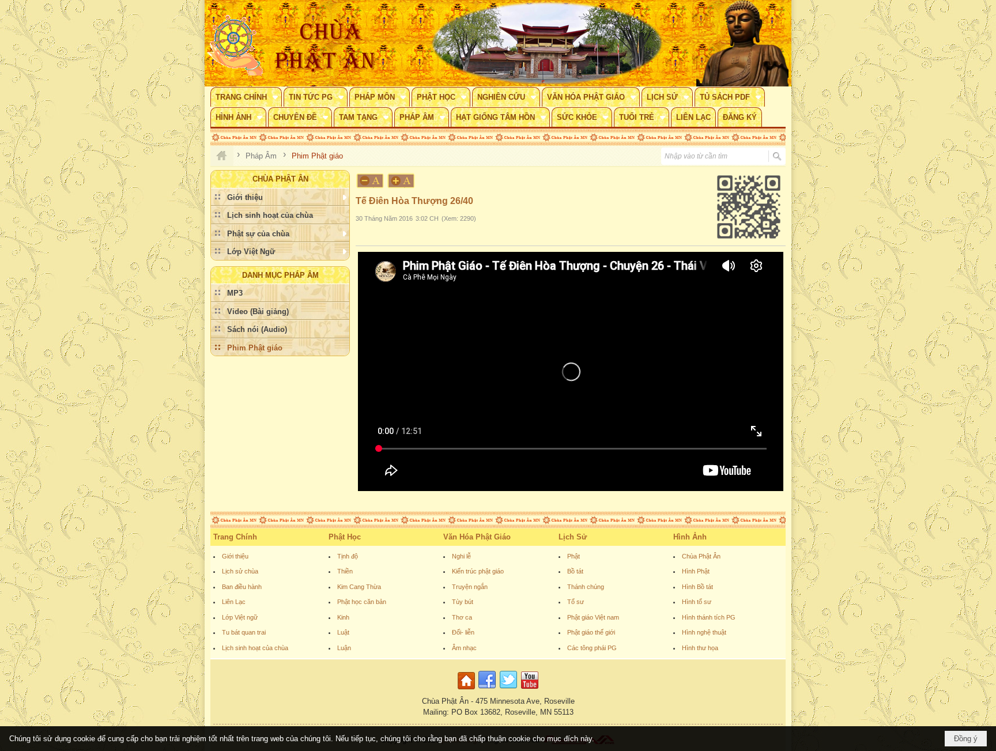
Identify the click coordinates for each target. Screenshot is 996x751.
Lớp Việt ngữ (240, 617)
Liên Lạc (234, 601)
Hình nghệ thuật (704, 632)
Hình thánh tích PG (708, 617)
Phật (573, 556)
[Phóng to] (401, 180)
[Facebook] (487, 689)
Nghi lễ (461, 556)
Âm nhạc (464, 647)
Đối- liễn (463, 632)
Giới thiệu (235, 556)
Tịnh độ (347, 556)
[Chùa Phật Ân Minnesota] (547, 43)
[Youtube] (529, 689)
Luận (344, 647)
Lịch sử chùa (240, 571)
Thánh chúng (585, 586)
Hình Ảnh (690, 537)
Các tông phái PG (592, 647)
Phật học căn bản (361, 601)
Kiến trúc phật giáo (478, 571)
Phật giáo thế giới (591, 632)
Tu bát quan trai (244, 632)
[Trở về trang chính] (468, 689)
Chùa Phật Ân (701, 556)
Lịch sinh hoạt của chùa (255, 647)
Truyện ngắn (470, 586)
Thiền (345, 571)
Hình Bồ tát (697, 586)
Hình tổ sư (696, 601)
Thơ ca (462, 617)
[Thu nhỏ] (370, 180)
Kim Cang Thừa (359, 586)
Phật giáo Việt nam (593, 617)
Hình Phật (696, 571)
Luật (343, 632)
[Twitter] (508, 689)
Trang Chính (235, 537)
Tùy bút (462, 601)
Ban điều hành (242, 586)
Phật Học (345, 537)
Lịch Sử (573, 537)
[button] (246, 97)
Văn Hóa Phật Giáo (477, 537)
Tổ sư (575, 601)
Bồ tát (575, 571)
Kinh (343, 617)
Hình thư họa (700, 647)
